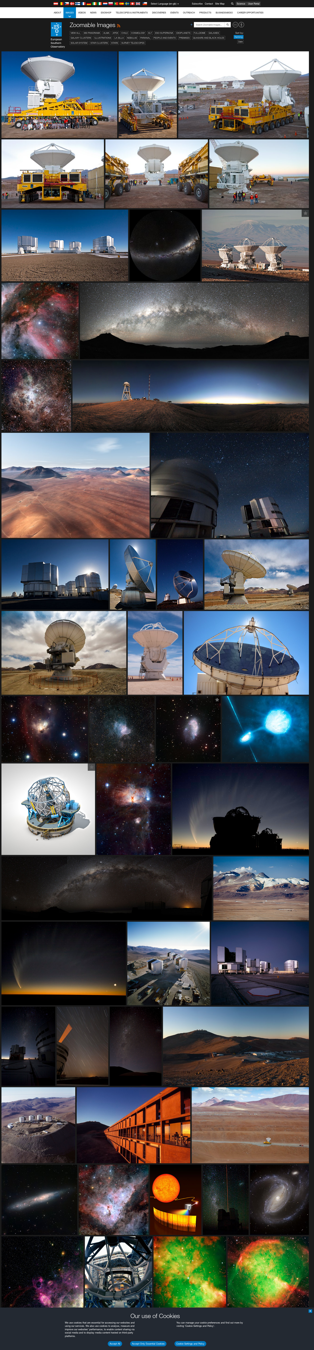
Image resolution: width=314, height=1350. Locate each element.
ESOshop (106, 12)
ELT (150, 33)
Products (205, 12)
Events (174, 12)
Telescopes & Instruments (132, 12)
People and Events (165, 37)
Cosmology (138, 33)
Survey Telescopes (132, 43)
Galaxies (214, 33)
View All (75, 33)
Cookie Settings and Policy (190, 1343)
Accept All (115, 1343)
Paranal (145, 37)
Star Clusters (99, 43)
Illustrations (102, 37)
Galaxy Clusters (81, 37)
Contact (209, 3)
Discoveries (159, 12)
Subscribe (197, 3)
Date (240, 41)
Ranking (239, 37)
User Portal (253, 3)
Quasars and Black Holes (208, 37)
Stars (114, 43)
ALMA (106, 33)
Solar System (79, 43)
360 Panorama (92, 33)
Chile (124, 33)
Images (70, 12)
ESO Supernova (164, 33)
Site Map (220, 3)
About (57, 12)
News (93, 12)
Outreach (189, 12)
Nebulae (132, 37)
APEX (115, 33)
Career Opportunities (250, 12)
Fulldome (199, 33)
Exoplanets (183, 33)
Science (241, 3)
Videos (82, 12)
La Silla (119, 37)
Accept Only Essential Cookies (148, 1343)
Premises (184, 37)
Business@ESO (224, 12)
